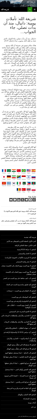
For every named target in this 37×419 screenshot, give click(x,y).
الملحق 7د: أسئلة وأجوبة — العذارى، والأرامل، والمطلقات (21, 340)
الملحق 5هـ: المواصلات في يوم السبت (24, 297)
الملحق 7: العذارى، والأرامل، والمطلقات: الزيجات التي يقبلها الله (18, 317)
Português (24, 173)
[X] (22, 199)
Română (19, 191)
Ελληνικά (9, 185)
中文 (19, 173)
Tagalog (28, 185)
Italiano (18, 185)
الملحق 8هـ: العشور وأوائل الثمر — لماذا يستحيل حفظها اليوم (20, 371)
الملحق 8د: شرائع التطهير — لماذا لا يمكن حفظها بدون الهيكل (20, 364)
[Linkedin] (18, 199)
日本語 (4, 179)
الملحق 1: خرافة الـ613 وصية (26, 249)
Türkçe (23, 191)
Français (4, 173)
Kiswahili (19, 179)
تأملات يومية (32, 403)
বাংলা (33, 185)
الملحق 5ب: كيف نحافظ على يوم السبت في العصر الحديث (19, 279)
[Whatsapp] (34, 199)
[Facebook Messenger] (15, 199)
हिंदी (14, 173)
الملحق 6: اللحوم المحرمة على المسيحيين (22, 311)
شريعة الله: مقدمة (30, 237)
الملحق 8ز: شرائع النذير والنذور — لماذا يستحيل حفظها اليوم (20, 383)
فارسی (14, 179)
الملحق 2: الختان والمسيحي (27, 253)
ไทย (28, 191)
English (28, 173)
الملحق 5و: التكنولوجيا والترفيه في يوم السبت (21, 301)
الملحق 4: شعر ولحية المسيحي (26, 262)
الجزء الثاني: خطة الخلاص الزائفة (25, 245)
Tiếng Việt (4, 185)
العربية (9, 173)
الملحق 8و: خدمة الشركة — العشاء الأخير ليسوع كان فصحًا (20, 377)
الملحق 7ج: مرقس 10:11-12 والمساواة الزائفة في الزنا (20, 333)
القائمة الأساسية (34, 9)
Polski (33, 191)
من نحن (33, 407)
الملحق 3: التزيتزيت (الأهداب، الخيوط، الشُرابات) (20, 257)
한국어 (14, 185)
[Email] (11, 199)
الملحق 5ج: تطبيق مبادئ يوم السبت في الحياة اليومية (21, 286)
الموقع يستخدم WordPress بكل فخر (27, 416)
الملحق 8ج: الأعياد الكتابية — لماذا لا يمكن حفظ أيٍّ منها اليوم (19, 358)
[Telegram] (26, 199)
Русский (33, 179)
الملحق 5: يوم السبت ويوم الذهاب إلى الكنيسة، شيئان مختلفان (18, 267)
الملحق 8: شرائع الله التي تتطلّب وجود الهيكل (21, 345)
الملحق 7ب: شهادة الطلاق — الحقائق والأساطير (20, 328)
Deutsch (9, 179)
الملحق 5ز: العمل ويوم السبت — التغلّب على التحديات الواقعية (21, 306)
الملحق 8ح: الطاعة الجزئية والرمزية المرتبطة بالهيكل (21, 389)
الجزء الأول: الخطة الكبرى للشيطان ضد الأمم (21, 241)
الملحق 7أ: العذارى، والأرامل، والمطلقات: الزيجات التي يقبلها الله (20, 323)
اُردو (23, 185)
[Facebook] (30, 199)
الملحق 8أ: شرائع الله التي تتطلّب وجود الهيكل (21, 349)
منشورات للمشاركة (29, 399)
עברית (29, 179)
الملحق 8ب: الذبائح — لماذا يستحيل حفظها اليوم (20, 353)
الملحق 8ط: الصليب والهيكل (27, 394)
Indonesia (24, 179)
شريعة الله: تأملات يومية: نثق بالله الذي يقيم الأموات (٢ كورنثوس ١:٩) (20, 211)
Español (33, 173)
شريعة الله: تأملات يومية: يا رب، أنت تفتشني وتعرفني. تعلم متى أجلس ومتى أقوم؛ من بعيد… (18, 221)
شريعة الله (5, 9)
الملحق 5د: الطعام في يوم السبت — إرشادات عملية (21, 292)
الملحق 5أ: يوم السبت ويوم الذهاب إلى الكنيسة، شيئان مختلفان (20, 273)
